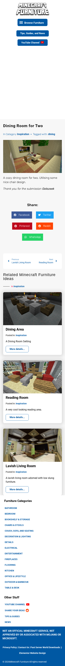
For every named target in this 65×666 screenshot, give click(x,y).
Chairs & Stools (14, 525)
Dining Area (15, 329)
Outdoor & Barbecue (17, 582)
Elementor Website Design (32, 653)
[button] (32, 22)
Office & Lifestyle (15, 576)
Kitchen (9, 570)
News (8, 622)
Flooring (10, 565)
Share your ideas (15, 610)
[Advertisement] (32, 85)
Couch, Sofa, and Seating (19, 531)
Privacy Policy (10, 647)
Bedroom (10, 513)
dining (51, 134)
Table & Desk (12, 587)
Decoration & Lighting (18, 536)
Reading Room (17, 398)
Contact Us (23, 647)
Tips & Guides (12, 616)
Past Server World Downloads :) (46, 647)
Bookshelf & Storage (17, 519)
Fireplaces (11, 559)
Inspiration (23, 134)
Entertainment (14, 553)
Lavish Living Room (21, 466)
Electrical (11, 548)
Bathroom (11, 508)
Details (9, 542)
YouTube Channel (15, 604)
